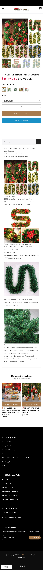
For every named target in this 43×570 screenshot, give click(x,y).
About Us (6, 479)
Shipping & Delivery (10, 491)
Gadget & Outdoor (9, 446)
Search (22, 566)
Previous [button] (6, 40)
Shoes (4, 454)
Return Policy (7, 487)
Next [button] (34, 39)
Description (9, 142)
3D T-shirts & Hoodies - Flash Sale (16, 458)
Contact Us (6, 483)
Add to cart (21, 113)
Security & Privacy (9, 495)
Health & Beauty (8, 450)
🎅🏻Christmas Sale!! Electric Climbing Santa (31, 410)
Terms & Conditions (10, 499)
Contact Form (10, 512)
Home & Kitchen (8, 442)
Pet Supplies (7, 462)
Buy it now (21, 121)
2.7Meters (8, 101)
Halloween (6, 466)
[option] (21, 38)
